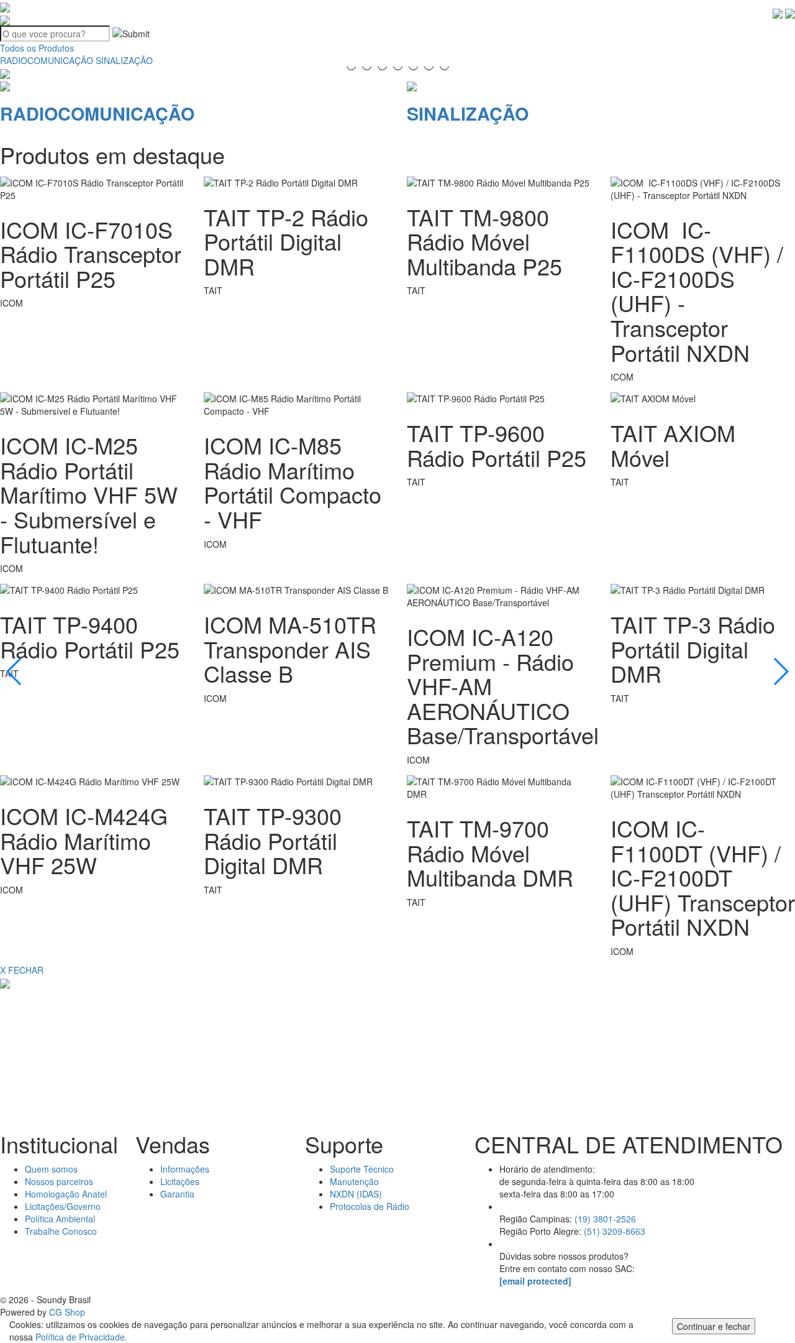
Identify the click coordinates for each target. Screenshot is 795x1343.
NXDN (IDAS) (356, 1194)
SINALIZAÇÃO (124, 60)
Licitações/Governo (63, 1206)
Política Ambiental (60, 1218)
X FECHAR (21, 970)
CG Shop (67, 1312)
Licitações (179, 1181)
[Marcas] (130, 1048)
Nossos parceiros (59, 1181)
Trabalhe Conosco (61, 1231)
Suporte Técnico (362, 1169)
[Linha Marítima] (397, 1048)
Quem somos (51, 1169)
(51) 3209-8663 (614, 1231)
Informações (184, 1169)
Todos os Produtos (37, 48)
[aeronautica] (664, 1048)
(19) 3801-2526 (605, 1218)
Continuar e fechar (713, 1326)
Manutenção (354, 1181)
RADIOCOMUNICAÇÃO (46, 60)
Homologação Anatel (66, 1194)
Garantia (177, 1194)
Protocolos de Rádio (369, 1206)
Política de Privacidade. (81, 1337)
